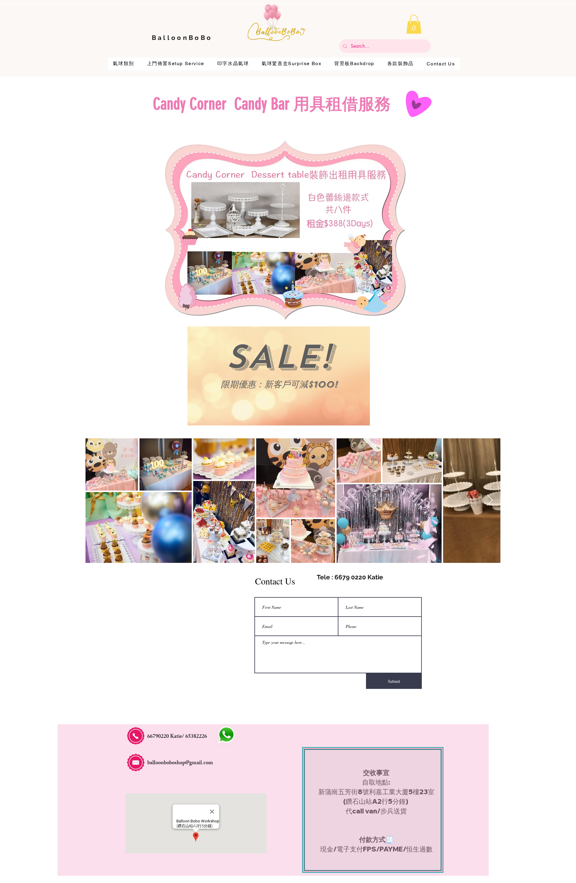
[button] (414, 24)
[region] (279, 375)
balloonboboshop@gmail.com (180, 763)
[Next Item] (490, 500)
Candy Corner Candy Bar (223, 104)
